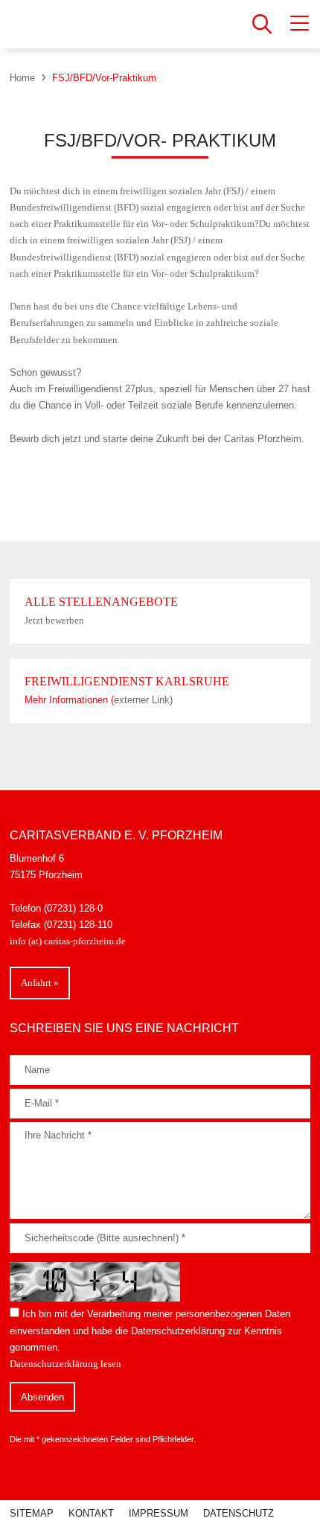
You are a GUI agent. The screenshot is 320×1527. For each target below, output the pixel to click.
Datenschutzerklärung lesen (65, 1363)
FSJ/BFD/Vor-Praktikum (104, 77)
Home (22, 77)
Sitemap (32, 1513)
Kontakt (91, 1513)
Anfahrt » (40, 982)
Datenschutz (238, 1513)
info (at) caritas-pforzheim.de (69, 941)
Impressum (158, 1513)
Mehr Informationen (68, 699)
